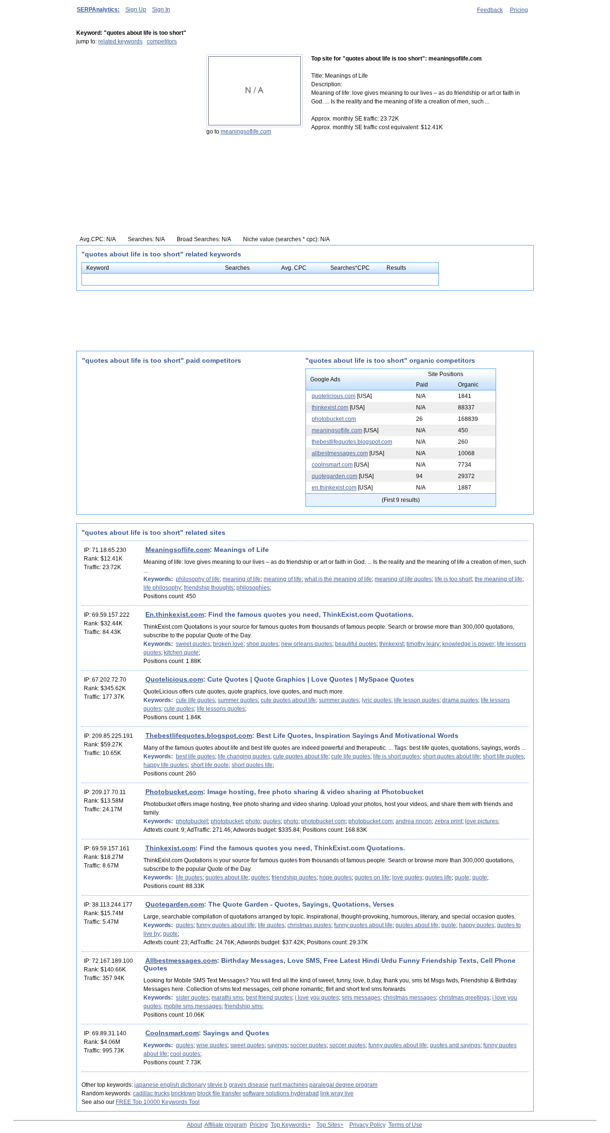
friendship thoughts (209, 587)
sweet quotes (193, 644)
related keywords (120, 41)
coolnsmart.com (332, 464)
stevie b (217, 1085)
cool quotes (185, 1054)
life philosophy (162, 587)
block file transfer (219, 1093)
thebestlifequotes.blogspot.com (352, 442)
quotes (272, 821)
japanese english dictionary (170, 1085)
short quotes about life (451, 756)
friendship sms (243, 1006)
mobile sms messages (193, 1006)
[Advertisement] (135, 114)
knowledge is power (468, 644)
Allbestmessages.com (181, 960)
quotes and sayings (455, 1045)
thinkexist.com (330, 407)
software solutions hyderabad (281, 1093)
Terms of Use (405, 1125)
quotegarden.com (334, 476)
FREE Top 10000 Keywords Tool (158, 1102)
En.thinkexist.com (174, 614)
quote (462, 877)
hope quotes (335, 877)
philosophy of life (198, 579)
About (194, 1125)
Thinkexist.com (170, 848)
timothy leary (423, 644)
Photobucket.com (174, 792)
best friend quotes (269, 997)
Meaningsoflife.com (177, 549)
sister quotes (192, 997)
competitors (162, 41)
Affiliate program (225, 1125)
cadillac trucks (151, 1093)
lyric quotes (376, 700)
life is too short (453, 579)
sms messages (361, 997)
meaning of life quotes (403, 579)
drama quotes (460, 700)
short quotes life (252, 765)
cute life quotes (195, 700)
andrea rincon (414, 821)
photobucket (192, 821)
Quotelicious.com (174, 679)
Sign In (161, 9)
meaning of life (242, 579)
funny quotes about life (225, 925)
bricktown (183, 1093)
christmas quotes (309, 925)
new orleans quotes (306, 644)
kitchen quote (181, 652)
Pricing (519, 10)
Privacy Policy (367, 1125)
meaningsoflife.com (246, 131)
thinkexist (391, 644)
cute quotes (179, 708)
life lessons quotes (221, 708)
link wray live (337, 1093)
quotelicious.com (334, 396)
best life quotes (195, 756)
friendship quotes (294, 877)
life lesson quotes (416, 700)
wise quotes (211, 1045)
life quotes (189, 877)
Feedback (490, 10)
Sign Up (135, 9)
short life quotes (503, 756)
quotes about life (226, 877)
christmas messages (409, 997)
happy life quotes (165, 765)
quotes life (438, 877)
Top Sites (328, 1125)
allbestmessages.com (340, 453)
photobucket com (323, 821)
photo (252, 821)
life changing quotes (244, 756)
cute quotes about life (288, 700)
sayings (277, 1045)
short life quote (210, 765)
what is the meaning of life (338, 579)
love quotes (407, 877)
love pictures (481, 821)
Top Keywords (289, 1125)
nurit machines (289, 1085)
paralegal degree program (343, 1085)
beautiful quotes (355, 644)
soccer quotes (308, 1045)
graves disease (248, 1085)
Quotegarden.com (174, 904)
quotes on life (372, 877)
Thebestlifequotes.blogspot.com (198, 735)
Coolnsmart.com (172, 1033)
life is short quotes (396, 756)
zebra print (448, 821)
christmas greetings (464, 997)
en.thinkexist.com (334, 487)
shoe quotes (262, 644)
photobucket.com (334, 419)
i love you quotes (317, 997)
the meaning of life (498, 579)
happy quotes (476, 925)
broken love (228, 644)
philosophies (253, 587)
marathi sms (227, 997)
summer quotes (238, 700)
